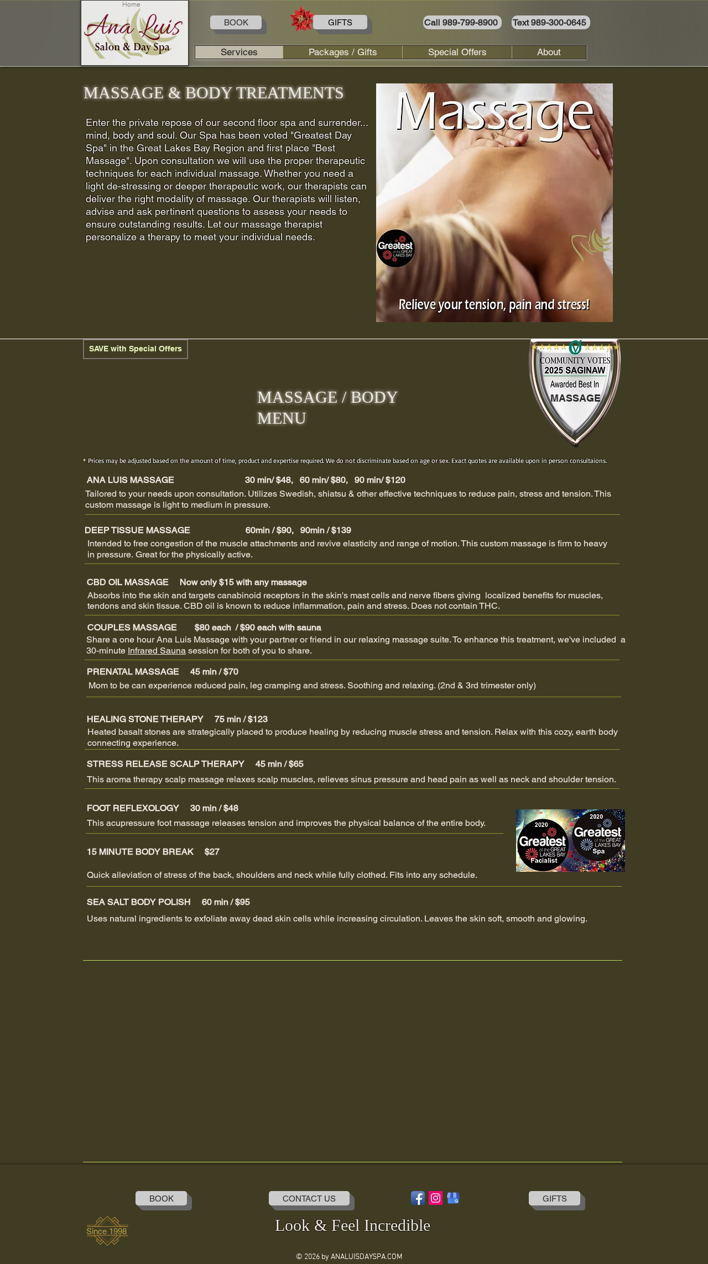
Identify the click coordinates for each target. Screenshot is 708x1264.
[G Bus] (453, 1198)
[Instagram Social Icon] (435, 1198)
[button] (494, 202)
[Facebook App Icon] (418, 1198)
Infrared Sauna (157, 650)
